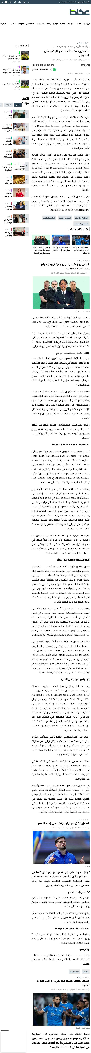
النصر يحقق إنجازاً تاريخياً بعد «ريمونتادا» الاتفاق (11, 57)
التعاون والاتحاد (81, 218)
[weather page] (19, 2)
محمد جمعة (86, 866)
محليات (78, 23)
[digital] (29, 2)
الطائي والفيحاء (81, 224)
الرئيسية (87, 23)
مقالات (13, 23)
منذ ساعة (17, 89)
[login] (15, 2)
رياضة (49, 23)
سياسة (70, 23)
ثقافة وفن (30, 23)
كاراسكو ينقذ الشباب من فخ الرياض (11, 85)
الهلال (85, 971)
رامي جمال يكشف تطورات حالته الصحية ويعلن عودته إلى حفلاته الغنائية (11, 71)
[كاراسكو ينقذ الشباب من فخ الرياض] (25, 84)
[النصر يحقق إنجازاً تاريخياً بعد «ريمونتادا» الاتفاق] (25, 55)
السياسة (8, 203)
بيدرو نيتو (74, 971)
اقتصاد (63, 23)
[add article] (24, 2)
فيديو (55, 23)
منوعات (21, 23)
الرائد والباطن (49, 218)
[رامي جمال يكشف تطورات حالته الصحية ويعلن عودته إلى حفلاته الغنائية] (25, 70)
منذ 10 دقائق (16, 61)
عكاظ (86, 42)
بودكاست (40, 23)
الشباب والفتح (65, 218)
